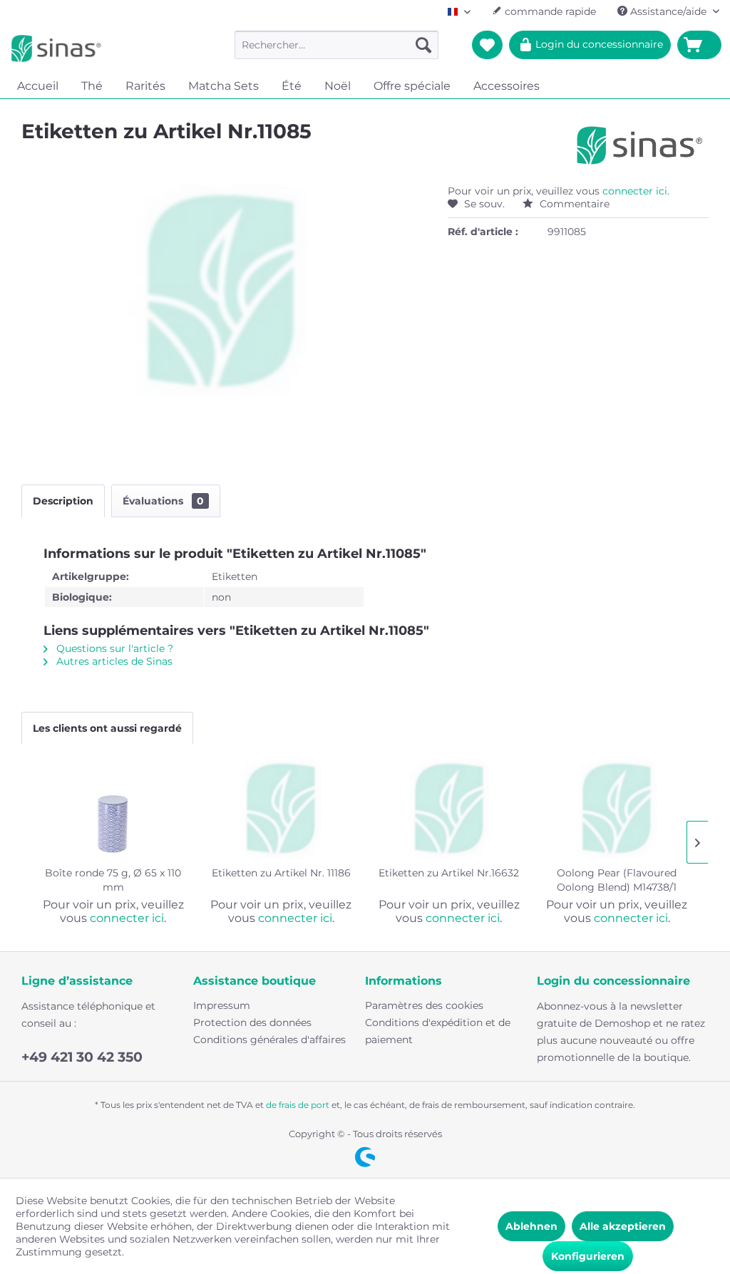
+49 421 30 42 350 (82, 1057)
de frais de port (297, 1104)
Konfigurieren (587, 1256)
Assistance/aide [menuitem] (668, 11)
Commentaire (573, 203)
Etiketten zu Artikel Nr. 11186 (281, 872)
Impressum (221, 1005)
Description (63, 500)
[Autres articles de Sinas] (640, 145)
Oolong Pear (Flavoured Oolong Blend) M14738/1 (617, 880)
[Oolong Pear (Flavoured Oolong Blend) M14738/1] (617, 809)
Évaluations (163, 500)
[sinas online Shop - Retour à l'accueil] (56, 48)
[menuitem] (337, 45)
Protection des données (252, 1022)
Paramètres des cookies (424, 1005)
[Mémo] (487, 45)
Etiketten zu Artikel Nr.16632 (449, 872)
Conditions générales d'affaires (269, 1039)
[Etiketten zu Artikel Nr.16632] (449, 809)
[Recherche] (423, 45)
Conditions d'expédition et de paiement (437, 1031)
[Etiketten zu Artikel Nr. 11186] (282, 809)
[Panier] (699, 45)
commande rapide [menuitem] (549, 11)
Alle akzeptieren (623, 1226)
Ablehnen (531, 1226)
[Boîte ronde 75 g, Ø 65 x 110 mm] (113, 809)
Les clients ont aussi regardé (107, 728)
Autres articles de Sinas (113, 661)
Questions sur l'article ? (113, 648)
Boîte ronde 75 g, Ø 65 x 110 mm (113, 880)
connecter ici (634, 191)
